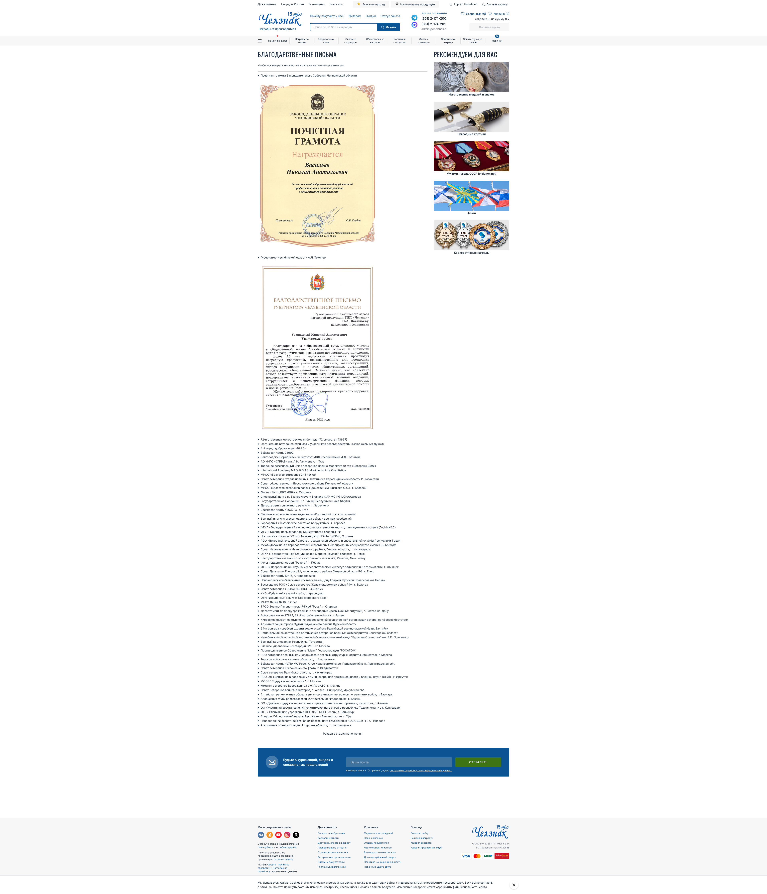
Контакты (336, 4)
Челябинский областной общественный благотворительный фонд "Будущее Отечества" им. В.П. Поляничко (334, 637)
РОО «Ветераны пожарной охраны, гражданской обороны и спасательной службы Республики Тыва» (330, 540)
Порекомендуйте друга (377, 866)
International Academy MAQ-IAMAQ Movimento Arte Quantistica (303, 470)
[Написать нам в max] (414, 25)
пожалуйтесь (265, 847)
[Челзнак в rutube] (296, 835)
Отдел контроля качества (333, 852)
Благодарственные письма (380, 852)
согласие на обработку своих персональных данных (421, 770)
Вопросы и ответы (328, 837)
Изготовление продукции (417, 4)
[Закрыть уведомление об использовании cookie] (514, 884)
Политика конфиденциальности (382, 861)
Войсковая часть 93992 (277, 452)
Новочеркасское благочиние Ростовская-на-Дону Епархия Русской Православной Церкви (323, 580)
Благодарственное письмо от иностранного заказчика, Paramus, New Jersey (313, 558)
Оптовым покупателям (331, 861)
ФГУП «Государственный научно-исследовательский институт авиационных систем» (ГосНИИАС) (328, 527)
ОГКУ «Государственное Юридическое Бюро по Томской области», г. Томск (313, 553)
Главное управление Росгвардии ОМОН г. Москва (295, 646)
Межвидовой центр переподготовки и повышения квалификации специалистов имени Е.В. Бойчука (328, 545)
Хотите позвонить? (434, 13)
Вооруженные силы (326, 41)
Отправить (478, 762)
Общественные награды (375, 41)
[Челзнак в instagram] (287, 835)
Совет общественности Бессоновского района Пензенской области (307, 483)
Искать (391, 27)
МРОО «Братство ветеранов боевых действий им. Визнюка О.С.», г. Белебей (313, 487)
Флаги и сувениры (424, 41)
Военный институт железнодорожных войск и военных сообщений (306, 518)
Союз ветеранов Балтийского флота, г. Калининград (296, 672)
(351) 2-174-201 (433, 24)
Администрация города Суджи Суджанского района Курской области (308, 624)
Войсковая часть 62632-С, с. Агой (284, 509)
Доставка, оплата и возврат (334, 842)
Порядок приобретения (331, 833)
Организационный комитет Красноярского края (294, 597)
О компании (317, 4)
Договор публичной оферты (380, 857)
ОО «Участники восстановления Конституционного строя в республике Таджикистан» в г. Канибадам (330, 707)
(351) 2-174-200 (433, 18)
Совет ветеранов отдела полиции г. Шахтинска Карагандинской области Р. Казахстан (320, 479)
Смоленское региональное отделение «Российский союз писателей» (308, 514)
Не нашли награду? (421, 837)
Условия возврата (421, 842)
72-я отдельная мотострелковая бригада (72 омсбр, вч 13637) (304, 439)
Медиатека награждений (378, 833)
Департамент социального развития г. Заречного (295, 505)
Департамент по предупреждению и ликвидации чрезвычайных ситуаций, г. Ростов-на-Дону (325, 611)
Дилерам (355, 16)
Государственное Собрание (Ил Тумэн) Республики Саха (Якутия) (306, 501)
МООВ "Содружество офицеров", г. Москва (291, 681)
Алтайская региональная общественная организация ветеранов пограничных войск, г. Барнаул (326, 694)
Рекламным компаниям (332, 866)
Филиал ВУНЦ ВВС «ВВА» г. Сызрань (286, 492)
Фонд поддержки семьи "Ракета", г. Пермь (290, 562)
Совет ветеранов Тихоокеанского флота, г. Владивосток (299, 668)
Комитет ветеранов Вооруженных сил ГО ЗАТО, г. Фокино (300, 685)
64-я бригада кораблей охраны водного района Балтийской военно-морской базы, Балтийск (324, 628)
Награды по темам (302, 41)
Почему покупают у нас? (327, 16)
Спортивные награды (448, 41)
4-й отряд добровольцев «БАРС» (283, 448)
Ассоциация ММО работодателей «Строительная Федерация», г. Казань (311, 698)
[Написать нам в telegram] (414, 18)
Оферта (272, 864)
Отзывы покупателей (376, 842)
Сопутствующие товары (472, 41)
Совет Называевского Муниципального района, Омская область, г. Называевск (315, 549)
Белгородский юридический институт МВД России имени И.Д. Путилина (311, 457)
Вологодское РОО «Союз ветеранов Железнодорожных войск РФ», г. (314, 584)
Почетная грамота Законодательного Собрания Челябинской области (309, 75)
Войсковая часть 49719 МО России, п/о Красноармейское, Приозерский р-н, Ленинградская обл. (328, 663)
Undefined (471, 4)
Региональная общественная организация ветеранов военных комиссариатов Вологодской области (329, 632)
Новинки (497, 39)
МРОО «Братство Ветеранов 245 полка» (288, 474)
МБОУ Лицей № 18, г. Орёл (279, 602)
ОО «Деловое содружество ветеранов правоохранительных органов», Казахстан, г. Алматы (324, 703)
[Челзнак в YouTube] (278, 835)
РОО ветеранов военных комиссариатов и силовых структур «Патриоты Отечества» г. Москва (326, 654)
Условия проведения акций (426, 847)
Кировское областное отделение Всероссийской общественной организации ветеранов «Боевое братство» (334, 619)
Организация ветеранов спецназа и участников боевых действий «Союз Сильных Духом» (322, 444)
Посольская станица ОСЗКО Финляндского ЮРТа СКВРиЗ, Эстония (307, 536)
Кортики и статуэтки (399, 41)
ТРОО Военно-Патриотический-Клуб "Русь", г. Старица (299, 606)
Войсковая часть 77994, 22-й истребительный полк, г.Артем (302, 615)
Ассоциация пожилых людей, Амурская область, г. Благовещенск (306, 725)
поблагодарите (287, 847)
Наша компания (373, 837)
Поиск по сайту (419, 833)
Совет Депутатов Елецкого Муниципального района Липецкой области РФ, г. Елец (317, 571)
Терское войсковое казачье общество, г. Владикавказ (298, 659)
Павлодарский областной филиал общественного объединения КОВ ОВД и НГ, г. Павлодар (323, 720)
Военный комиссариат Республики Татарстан (292, 641)
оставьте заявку (283, 859)
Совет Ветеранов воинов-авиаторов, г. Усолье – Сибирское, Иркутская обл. (313, 690)
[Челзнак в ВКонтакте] (261, 835)
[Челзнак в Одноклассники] (269, 835)
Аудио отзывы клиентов (378, 847)
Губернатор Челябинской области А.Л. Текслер (293, 257)
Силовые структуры (350, 41)
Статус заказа (390, 16)
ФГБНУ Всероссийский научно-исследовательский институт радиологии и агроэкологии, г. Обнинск (330, 567)
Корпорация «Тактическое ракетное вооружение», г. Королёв (303, 523)
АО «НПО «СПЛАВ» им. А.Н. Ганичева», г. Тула (293, 461)
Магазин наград (373, 4)
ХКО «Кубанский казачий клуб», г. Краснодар (292, 593)
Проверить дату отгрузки (332, 847)
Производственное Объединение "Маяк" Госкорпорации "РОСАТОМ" (309, 650)
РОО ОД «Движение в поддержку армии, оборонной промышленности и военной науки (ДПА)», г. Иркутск (334, 676)
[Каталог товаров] (261, 41)
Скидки (371, 16)
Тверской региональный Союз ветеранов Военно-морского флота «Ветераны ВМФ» (318, 465)
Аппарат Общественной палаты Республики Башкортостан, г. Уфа (306, 716)
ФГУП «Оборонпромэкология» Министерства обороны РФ (301, 531)
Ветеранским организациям (334, 857)
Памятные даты (277, 40)
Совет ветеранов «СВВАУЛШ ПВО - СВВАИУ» (292, 589)
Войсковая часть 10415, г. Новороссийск (288, 575)
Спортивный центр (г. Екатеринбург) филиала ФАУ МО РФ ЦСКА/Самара (311, 496)
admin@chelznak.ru (434, 29)
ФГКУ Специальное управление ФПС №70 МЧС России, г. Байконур (307, 712)
